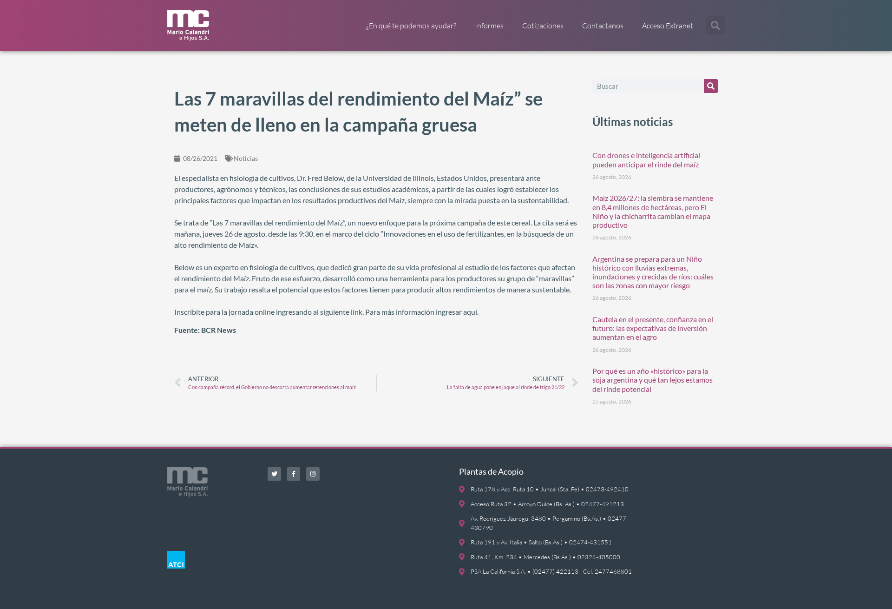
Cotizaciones (543, 25)
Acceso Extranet (667, 25)
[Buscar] (711, 86)
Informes (489, 25)
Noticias (246, 158)
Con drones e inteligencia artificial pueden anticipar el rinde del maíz (646, 159)
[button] (715, 25)
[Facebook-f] (294, 474)
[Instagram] (313, 474)
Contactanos (602, 25)
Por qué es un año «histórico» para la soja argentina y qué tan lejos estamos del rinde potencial (652, 379)
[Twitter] (274, 474)
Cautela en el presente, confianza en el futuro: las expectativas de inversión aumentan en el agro (652, 328)
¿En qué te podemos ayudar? (411, 25)
